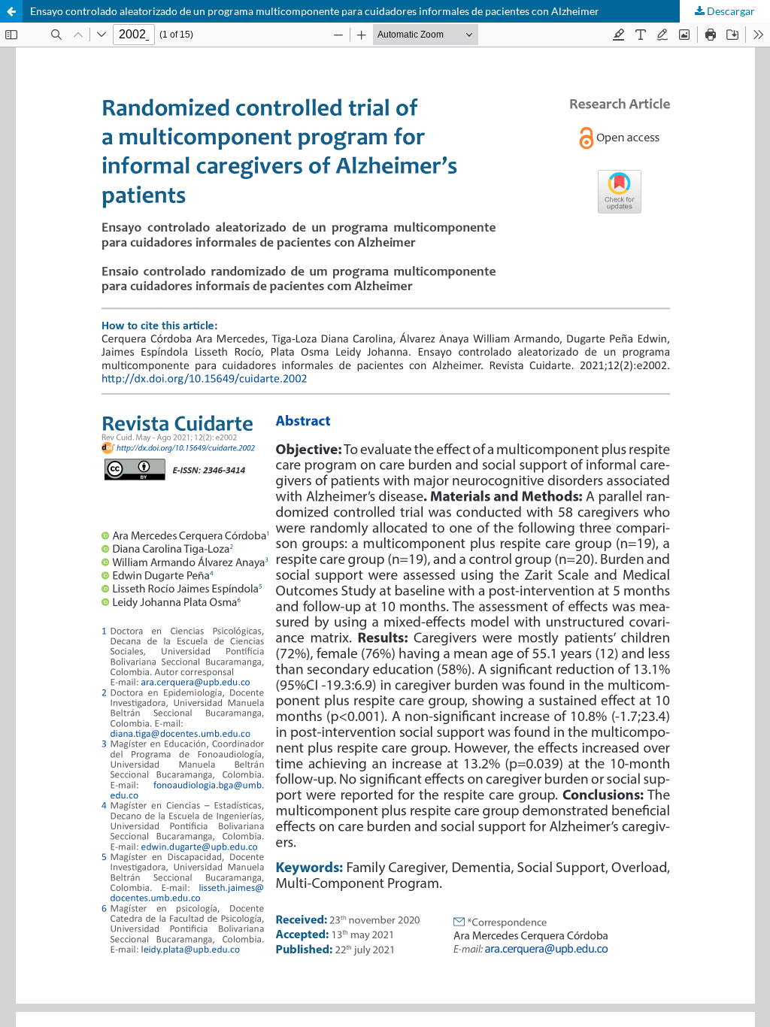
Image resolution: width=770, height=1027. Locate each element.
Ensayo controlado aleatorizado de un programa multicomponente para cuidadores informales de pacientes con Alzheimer (314, 11)
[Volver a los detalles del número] (11, 11)
